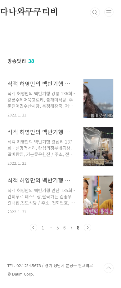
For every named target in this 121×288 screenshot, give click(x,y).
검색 (95, 12)
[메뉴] (109, 12)
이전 (33, 227)
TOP (109, 268)
